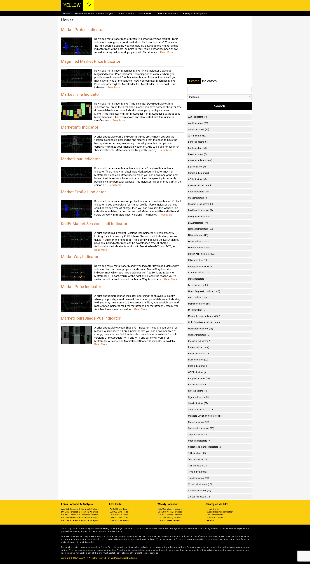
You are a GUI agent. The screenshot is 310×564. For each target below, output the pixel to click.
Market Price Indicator (81, 286)
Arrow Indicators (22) (198, 129)
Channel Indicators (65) (200, 185)
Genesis (210, 520)
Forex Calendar (126, 13)
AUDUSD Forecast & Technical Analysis (79, 509)
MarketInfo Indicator (79, 127)
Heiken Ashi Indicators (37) (201, 254)
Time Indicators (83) (198, 472)
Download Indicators (167, 13)
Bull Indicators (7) (197, 167)
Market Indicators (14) (199, 304)
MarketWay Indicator (79, 256)
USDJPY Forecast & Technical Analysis (79, 520)
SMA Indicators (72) (198, 403)
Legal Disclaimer (129, 558)
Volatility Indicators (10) (200, 484)
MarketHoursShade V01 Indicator (91, 318)
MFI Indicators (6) (196, 310)
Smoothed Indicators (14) (200, 409)
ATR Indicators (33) (197, 135)
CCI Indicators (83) (197, 179)
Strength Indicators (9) (199, 441)
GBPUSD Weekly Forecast (170, 514)
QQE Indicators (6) (197, 372)
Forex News (145, 13)
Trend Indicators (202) (199, 478)
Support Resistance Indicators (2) (204, 447)
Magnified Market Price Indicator (90, 61)
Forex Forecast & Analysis (77, 504)
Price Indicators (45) (198, 366)
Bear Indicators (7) (197, 154)
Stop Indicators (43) (198, 434)
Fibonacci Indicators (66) (200, 229)
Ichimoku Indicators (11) (200, 272)
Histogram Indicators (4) (200, 266)
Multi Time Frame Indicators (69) (204, 322)
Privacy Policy (113, 558)
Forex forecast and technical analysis (94, 13)
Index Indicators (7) (197, 279)
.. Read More (165, 52)
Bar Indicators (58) (197, 148)
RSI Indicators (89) (197, 384)
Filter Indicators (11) (198, 235)
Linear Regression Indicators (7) (204, 291)
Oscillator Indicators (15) (200, 328)
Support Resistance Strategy (219, 512)
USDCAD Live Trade (119, 520)
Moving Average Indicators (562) (204, 316)
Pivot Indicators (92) (198, 359)
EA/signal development (195, 13)
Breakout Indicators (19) (200, 160)
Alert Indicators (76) (198, 123)
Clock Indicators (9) (198, 198)
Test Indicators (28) (198, 459)
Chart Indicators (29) (198, 191)
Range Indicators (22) (199, 378)
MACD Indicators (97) (198, 297)
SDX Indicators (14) (197, 391)
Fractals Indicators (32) (199, 247)
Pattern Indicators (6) (198, 347)
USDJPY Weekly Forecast (170, 517)
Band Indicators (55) (198, 142)
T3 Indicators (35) (197, 453)
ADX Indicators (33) (198, 117)
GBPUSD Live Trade (119, 514)
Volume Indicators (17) (199, 490)
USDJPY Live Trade (119, 517)
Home (66, 13)
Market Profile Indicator (82, 29)
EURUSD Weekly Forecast (170, 512)
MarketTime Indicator (80, 94)
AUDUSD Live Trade (119, 509)
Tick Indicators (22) (197, 465)
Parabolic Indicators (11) (200, 341)
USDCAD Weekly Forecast (170, 520)
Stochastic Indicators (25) (201, 428)
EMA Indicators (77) (198, 223)
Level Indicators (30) (198, 285)
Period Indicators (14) (199, 353)
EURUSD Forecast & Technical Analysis (79, 512)
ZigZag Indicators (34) (199, 496)
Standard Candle (214, 517)
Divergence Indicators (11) (201, 216)
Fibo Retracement (214, 514)
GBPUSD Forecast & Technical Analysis (79, 514)
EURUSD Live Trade (119, 512)
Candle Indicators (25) (199, 173)
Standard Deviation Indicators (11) (205, 416)
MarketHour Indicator (80, 159)
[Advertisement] (219, 46)
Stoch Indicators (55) (198, 422)
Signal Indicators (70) (198, 397)
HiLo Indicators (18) (198, 260)
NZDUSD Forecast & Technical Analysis (79, 517)
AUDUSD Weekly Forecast (170, 509)
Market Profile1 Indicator (83, 192)
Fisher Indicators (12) (198, 241)
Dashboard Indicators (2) (200, 210)
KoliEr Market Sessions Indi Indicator (94, 223)
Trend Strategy (213, 509)
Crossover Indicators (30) (200, 204)
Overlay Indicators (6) (199, 335)
